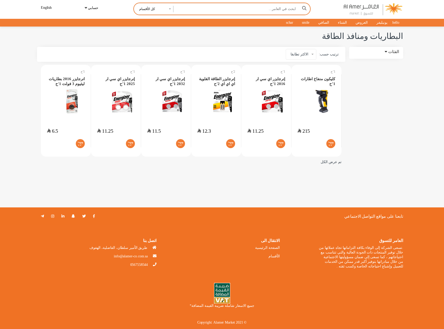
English (46, 8)
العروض (362, 22)
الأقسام (274, 256)
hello (395, 22)
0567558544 (139, 265)
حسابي (92, 8)
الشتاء (342, 22)
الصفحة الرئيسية (267, 248)
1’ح (132, 71)
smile (305, 22)
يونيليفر (381, 22)
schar (289, 22)
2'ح (233, 71)
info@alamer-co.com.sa (131, 256)
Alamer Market (224, 322)
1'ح (83, 71)
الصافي (323, 22)
